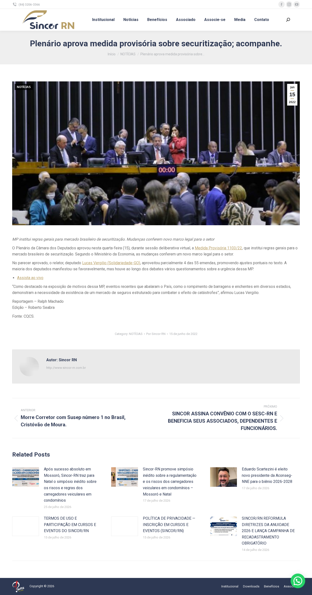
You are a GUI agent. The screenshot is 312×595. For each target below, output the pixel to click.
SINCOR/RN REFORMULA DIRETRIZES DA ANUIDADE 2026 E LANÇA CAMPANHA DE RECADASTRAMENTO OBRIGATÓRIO (268, 531)
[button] (298, 581)
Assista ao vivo (30, 277)
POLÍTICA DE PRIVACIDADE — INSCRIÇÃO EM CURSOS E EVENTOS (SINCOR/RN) (169, 524)
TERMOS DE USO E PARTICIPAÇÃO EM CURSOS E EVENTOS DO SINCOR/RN (70, 524)
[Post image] (25, 477)
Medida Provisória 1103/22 (218, 248)
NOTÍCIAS (24, 87)
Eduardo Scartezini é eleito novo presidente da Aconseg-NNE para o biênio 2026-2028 (267, 475)
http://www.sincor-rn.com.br (66, 368)
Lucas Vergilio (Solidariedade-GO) (111, 263)
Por (156, 334)
